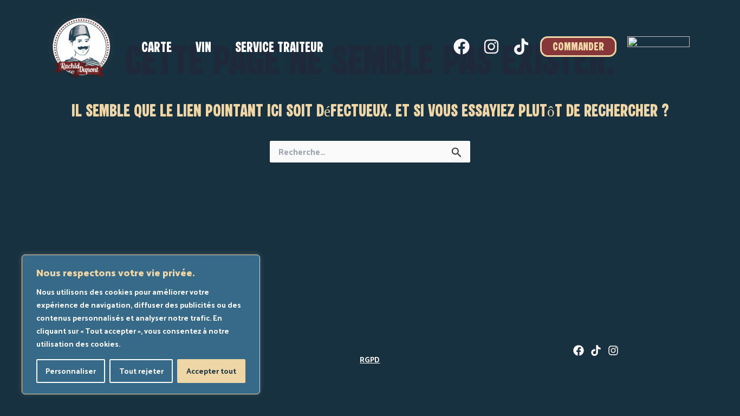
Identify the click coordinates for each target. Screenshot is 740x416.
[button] (578, 46)
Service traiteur (279, 48)
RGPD (370, 359)
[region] (141, 324)
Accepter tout (211, 371)
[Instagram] (491, 46)
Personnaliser (71, 371)
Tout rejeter (141, 371)
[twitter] (595, 350)
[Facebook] (461, 46)
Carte (156, 48)
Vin (203, 48)
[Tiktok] (521, 46)
